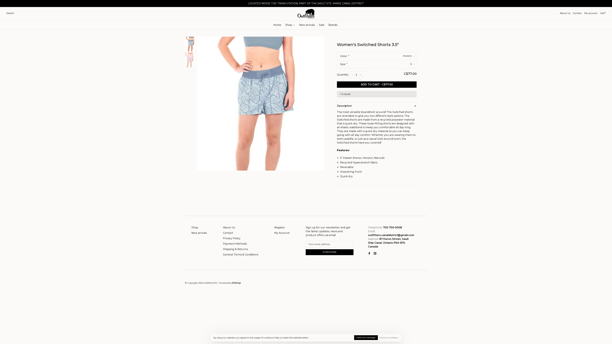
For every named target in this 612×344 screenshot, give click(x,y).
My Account (282, 232)
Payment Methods (235, 243)
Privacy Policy (231, 238)
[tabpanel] (260, 104)
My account (590, 13)
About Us (565, 13)
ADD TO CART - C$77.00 (377, 84)
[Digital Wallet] (425, 284)
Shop (289, 24)
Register (279, 227)
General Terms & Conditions (240, 254)
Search (10, 13)
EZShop (236, 283)
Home (277, 24)
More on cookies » (388, 337)
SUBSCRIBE (330, 252)
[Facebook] (369, 253)
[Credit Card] (407, 284)
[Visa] (416, 284)
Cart (603, 13)
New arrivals (307, 24)
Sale (321, 24)
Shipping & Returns (235, 249)
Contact (577, 13)
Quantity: (343, 74)
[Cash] (403, 284)
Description (344, 105)
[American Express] (421, 284)
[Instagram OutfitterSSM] (375, 253)
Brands (332, 24)
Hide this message (366, 337)
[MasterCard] (412, 284)
